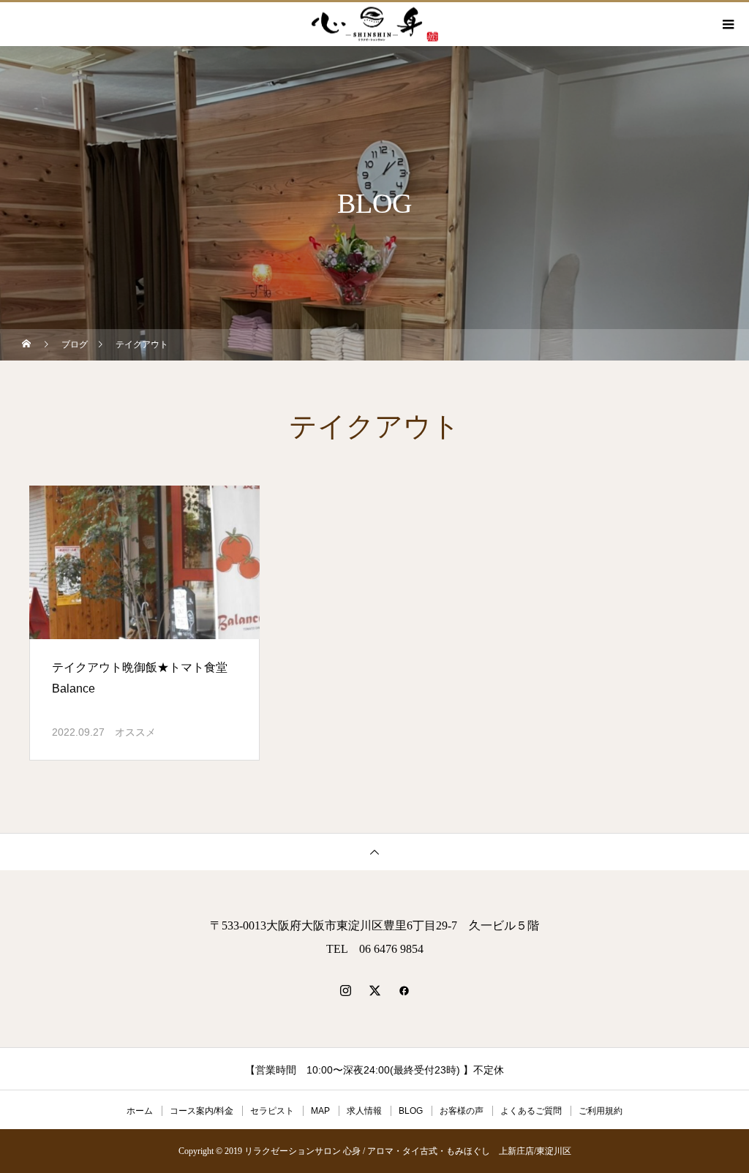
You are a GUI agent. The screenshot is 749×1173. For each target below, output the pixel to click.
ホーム (140, 1111)
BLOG (411, 1111)
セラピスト (272, 1111)
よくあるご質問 (531, 1111)
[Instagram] (345, 990)
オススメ (135, 732)
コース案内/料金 (201, 1111)
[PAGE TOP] (374, 851)
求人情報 (364, 1111)
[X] (374, 990)
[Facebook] (403, 990)
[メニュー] (727, 24)
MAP (320, 1111)
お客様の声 (461, 1111)
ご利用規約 (600, 1111)
